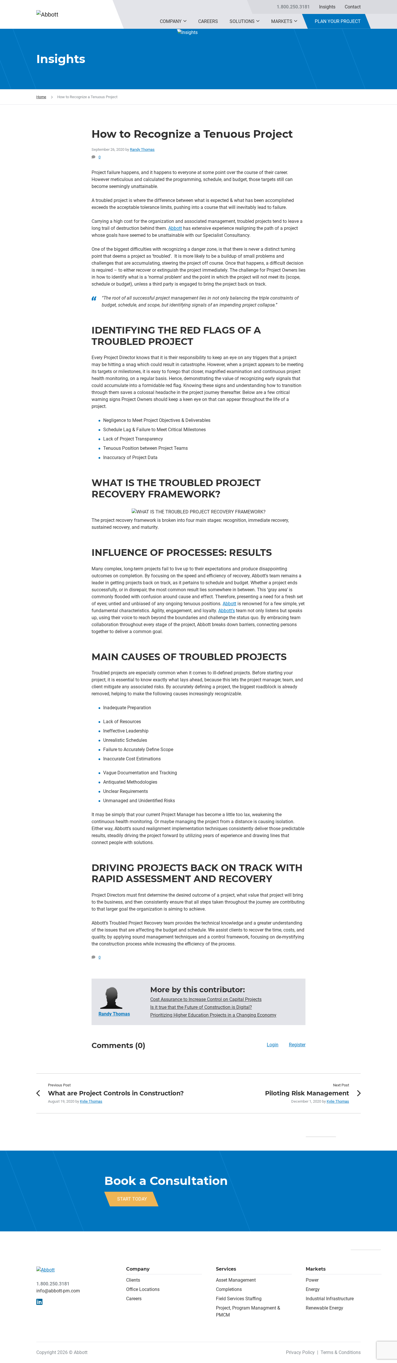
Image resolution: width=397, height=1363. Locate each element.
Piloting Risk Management (307, 1093)
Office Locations (143, 1289)
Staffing (253, 1298)
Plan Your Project (338, 21)
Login (272, 1044)
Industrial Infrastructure (330, 1298)
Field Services (230, 1298)
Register (297, 1044)
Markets (281, 21)
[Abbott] (61, 14)
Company (171, 21)
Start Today (132, 1199)
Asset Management (236, 1280)
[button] (185, 21)
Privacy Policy (300, 1352)
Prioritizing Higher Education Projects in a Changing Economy (213, 1015)
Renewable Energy (324, 1308)
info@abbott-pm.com (58, 1291)
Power (312, 1280)
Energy (313, 1289)
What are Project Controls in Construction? (116, 1093)
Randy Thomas (142, 149)
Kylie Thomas (91, 1101)
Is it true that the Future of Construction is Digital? (201, 1007)
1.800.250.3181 (293, 7)
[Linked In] (39, 1302)
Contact (353, 7)
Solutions (242, 21)
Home (41, 97)
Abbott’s (226, 610)
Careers (208, 21)
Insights (327, 7)
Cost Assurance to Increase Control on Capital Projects (206, 999)
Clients (133, 1280)
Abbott (175, 228)
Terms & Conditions (341, 1352)
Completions (229, 1289)
